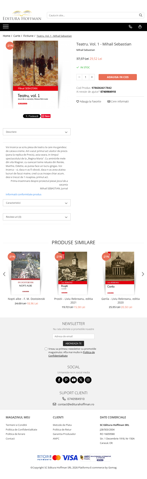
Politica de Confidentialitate (21, 429)
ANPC (56, 438)
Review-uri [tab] (13, 216)
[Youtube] (73, 380)
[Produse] (6, 28)
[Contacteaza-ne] (130, 27)
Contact (10, 438)
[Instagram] (88, 380)
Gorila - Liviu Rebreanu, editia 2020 (120, 300)
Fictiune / (29, 36)
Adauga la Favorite (90, 101)
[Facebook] (59, 380)
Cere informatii (119, 101)
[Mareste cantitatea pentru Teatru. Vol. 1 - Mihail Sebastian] (92, 77)
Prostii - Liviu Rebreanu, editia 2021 (73, 300)
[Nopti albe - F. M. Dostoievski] (26, 273)
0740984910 (76, 399)
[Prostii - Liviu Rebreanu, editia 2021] (73, 273)
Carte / (18, 36)
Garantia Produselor (64, 434)
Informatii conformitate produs (23, 194)
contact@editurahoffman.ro (75, 404)
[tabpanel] (37, 75)
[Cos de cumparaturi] (140, 27)
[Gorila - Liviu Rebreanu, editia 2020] (120, 273)
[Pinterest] (66, 380)
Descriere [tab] (11, 132)
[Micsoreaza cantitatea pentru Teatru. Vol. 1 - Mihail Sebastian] (79, 77)
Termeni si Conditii (16, 425)
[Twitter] (81, 380)
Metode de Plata (62, 425)
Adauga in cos (118, 77)
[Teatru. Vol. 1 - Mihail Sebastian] (37, 75)
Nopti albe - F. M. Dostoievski (26, 299)
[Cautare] (140, 15)
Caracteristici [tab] (13, 202)
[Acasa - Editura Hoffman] (22, 15)
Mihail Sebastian (85, 50)
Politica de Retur (62, 429)
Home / (8, 36)
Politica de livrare (15, 434)
